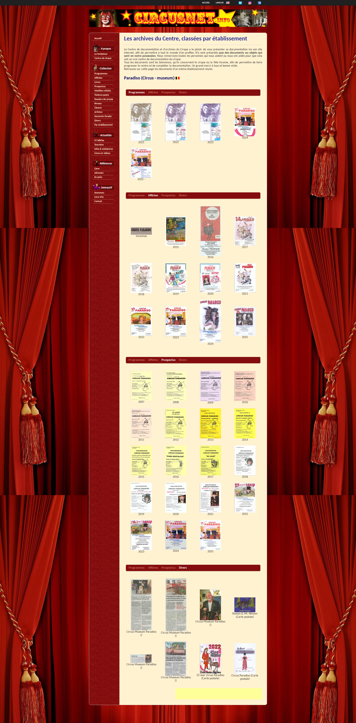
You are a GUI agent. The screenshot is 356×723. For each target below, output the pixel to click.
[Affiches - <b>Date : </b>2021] (245, 277)
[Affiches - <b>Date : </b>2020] (210, 277)
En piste (98, 177)
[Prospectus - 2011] (141, 423)
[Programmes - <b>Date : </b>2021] (141, 122)
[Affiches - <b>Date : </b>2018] (141, 277)
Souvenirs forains (103, 116)
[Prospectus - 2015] (141, 460)
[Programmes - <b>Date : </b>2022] (175, 122)
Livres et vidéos (102, 153)
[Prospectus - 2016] (175, 460)
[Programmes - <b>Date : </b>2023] (210, 122)
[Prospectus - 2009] (210, 385)
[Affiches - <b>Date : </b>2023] (175, 321)
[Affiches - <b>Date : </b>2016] (210, 230)
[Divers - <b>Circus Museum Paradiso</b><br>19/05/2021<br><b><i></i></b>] (141, 658)
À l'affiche (99, 140)
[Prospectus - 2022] (245, 497)
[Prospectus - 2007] (141, 385)
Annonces (99, 193)
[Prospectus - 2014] (245, 423)
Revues (98, 103)
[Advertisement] (218, 693)
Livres (97, 82)
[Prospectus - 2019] (141, 497)
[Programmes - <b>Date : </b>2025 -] (141, 162)
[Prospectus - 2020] (175, 497)
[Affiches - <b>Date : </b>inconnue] (141, 230)
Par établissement (103, 125)
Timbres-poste (101, 95)
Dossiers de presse (103, 99)
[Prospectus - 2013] (210, 423)
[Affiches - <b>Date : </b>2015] (175, 230)
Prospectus (100, 86)
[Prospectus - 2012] (175, 423)
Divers (97, 120)
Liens (97, 169)
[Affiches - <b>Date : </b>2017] (245, 230)
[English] (228, 3)
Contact (98, 201)
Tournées (99, 145)
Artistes (98, 112)
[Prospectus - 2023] (141, 535)
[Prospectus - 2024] (175, 535)
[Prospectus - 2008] (175, 385)
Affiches (98, 78)
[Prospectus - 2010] (245, 385)
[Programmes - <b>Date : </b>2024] (245, 122)
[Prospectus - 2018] (245, 460)
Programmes (100, 74)
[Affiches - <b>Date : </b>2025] (245, 321)
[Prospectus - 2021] (210, 497)
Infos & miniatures (103, 149)
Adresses (98, 173)
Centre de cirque (102, 58)
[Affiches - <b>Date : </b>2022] (141, 321)
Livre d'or (99, 197)
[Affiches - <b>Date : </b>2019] (175, 277)
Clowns (98, 108)
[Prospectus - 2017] (210, 460)
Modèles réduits (102, 91)
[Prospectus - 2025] (210, 535)
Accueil (206, 3)
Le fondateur (101, 54)
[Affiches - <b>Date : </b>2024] (210, 321)
